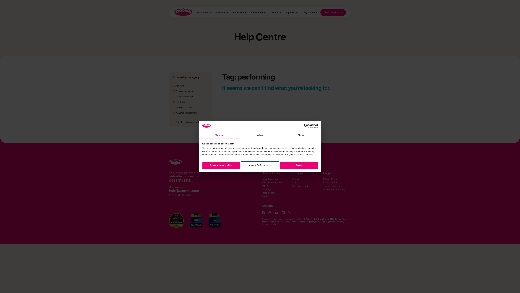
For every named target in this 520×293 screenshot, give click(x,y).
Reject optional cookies (221, 165)
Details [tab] (260, 135)
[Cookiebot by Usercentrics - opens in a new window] (306, 126)
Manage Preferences (258, 165)
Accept (299, 165)
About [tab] (301, 135)
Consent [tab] (219, 135)
